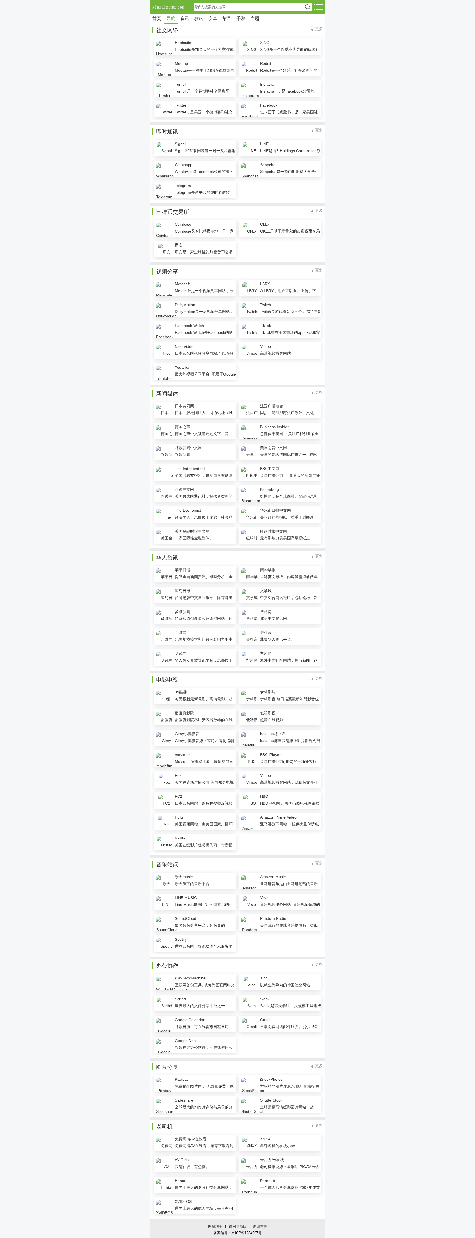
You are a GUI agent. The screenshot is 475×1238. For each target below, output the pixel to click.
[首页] (168, 7)
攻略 (198, 18)
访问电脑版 (238, 1226)
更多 (319, 29)
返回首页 (260, 1226)
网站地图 (215, 1226)
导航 (170, 18)
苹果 (226, 18)
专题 (254, 18)
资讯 (184, 18)
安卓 (212, 18)
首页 (156, 18)
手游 (240, 18)
